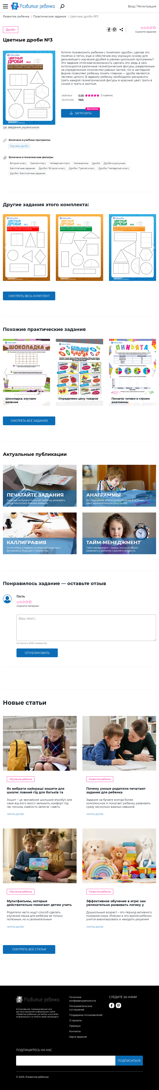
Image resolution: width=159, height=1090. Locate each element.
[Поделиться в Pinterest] (114, 29)
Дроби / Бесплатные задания (27, 173)
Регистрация (146, 6)
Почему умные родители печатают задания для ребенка (116, 790)
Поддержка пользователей (85, 1015)
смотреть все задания (29, 420)
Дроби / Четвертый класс (114, 168)
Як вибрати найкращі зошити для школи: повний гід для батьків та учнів (35, 792)
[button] (5, 247)
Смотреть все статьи (29, 949)
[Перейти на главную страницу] (33, 6)
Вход (131, 6)
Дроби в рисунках (114, 163)
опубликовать (37, 653)
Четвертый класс (60, 163)
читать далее (15, 814)
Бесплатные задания (22, 168)
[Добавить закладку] (121, 29)
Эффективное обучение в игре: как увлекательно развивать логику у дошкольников (116, 904)
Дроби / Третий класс (82, 168)
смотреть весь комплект (29, 296)
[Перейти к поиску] (62, 6)
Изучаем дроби (19, 146)
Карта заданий (78, 1036)
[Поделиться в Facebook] (109, 29)
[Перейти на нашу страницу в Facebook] (111, 1005)
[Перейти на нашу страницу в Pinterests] (118, 1005)
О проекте (75, 1020)
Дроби (10, 29)
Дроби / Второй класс (52, 168)
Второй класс (18, 163)
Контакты (75, 1031)
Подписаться (129, 1060)
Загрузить (83, 113)
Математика (81, 163)
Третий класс (38, 163)
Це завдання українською (21, 127)
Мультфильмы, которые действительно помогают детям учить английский (39, 904)
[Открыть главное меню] (5, 6)
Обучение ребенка (20, 779)
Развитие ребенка (100, 779)
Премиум (74, 1025)
